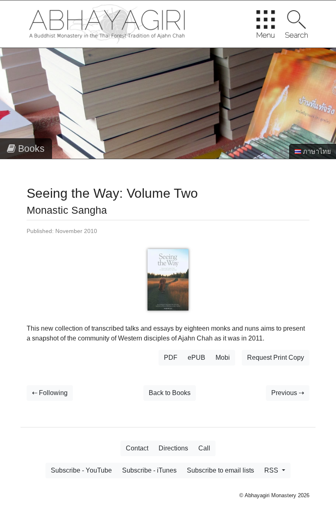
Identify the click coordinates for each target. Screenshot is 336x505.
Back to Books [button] (170, 392)
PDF (170, 357)
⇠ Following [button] (50, 392)
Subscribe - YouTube (81, 470)
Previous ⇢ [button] (287, 392)
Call (204, 448)
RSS (272, 470)
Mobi (223, 357)
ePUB (196, 357)
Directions (173, 448)
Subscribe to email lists (220, 470)
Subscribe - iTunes (149, 470)
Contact (137, 448)
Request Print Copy (275, 357)
